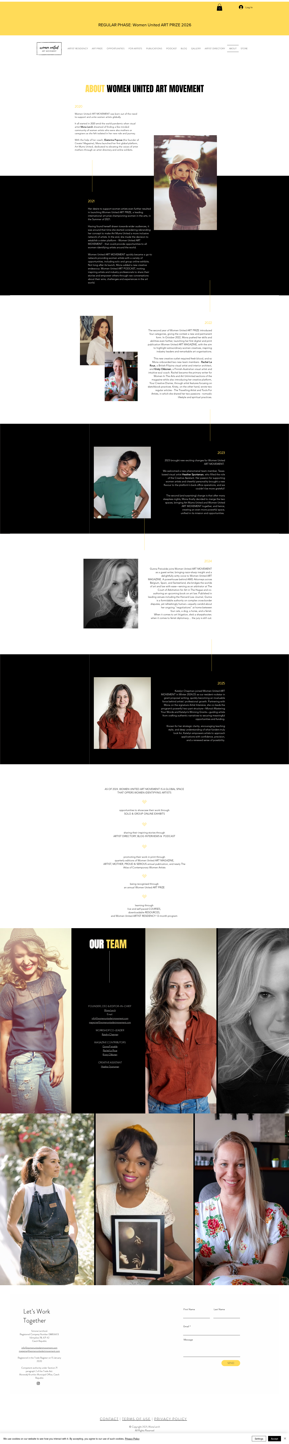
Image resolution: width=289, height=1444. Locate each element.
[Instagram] (38, 1383)
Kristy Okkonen (110, 1054)
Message (188, 1339)
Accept (274, 1438)
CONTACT (109, 1419)
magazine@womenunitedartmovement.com (39, 1351)
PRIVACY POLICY (170, 1419)
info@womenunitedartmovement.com (110, 1018)
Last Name (219, 1309)
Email (186, 1326)
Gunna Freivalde (110, 1046)
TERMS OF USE (136, 1419)
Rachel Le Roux (110, 1050)
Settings (259, 1438)
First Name (189, 1309)
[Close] (285, 1438)
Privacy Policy (132, 1438)
